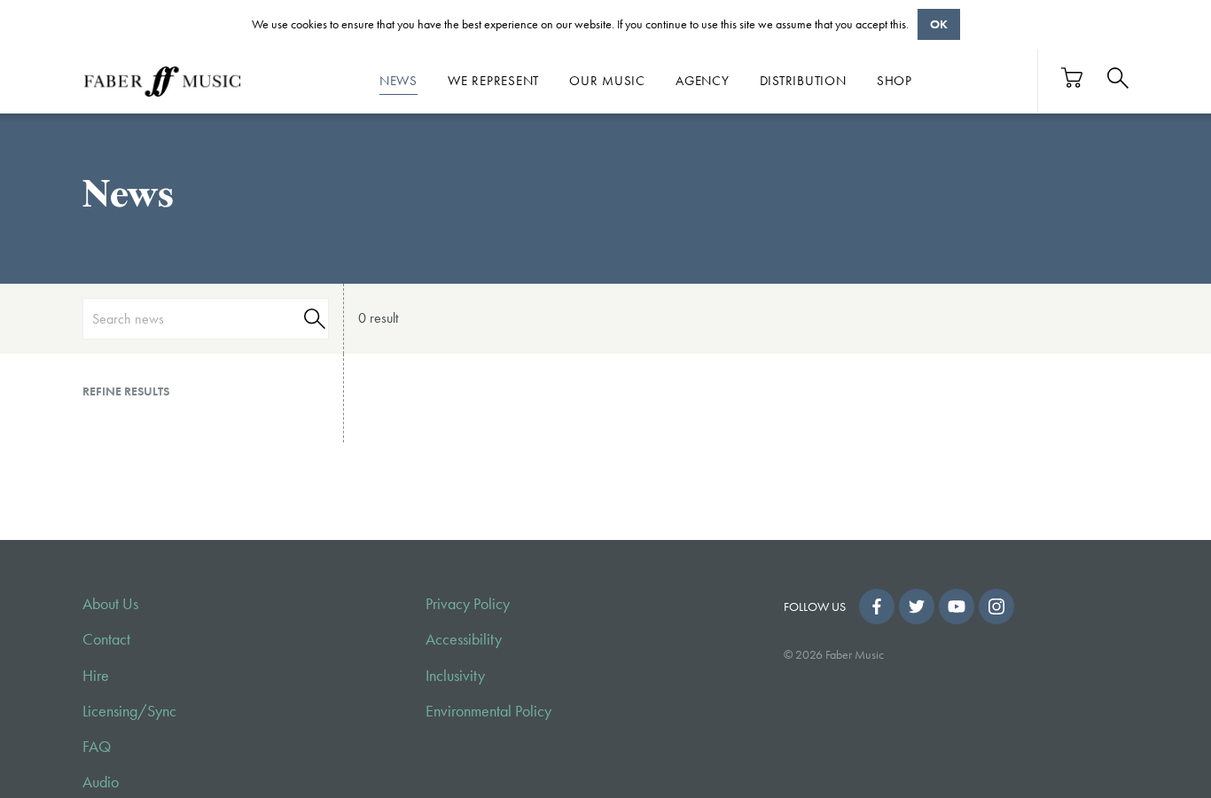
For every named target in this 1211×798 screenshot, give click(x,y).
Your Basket (1072, 77)
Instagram (996, 606)
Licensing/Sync (129, 711)
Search (312, 319)
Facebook (877, 606)
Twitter (916, 606)
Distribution (803, 81)
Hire (95, 675)
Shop (894, 81)
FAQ (96, 746)
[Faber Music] (162, 80)
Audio (100, 782)
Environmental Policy (488, 711)
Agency (703, 81)
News (398, 81)
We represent (493, 81)
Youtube (956, 606)
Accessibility (464, 639)
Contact (106, 639)
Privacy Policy (468, 604)
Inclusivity (455, 675)
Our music (607, 81)
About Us (110, 604)
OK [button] (939, 24)
